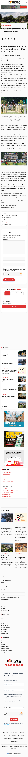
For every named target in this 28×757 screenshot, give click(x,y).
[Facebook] (6, 665)
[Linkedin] (11, 665)
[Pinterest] (14, 665)
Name (5, 256)
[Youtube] (19, 665)
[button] (2, 39)
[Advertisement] (14, 329)
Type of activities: (6, 301)
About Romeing (14, 732)
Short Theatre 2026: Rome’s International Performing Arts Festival (9, 372)
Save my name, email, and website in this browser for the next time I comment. (14, 270)
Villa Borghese (5, 57)
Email (5, 262)
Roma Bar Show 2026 (7, 363)
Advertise (22, 732)
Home (2, 25)
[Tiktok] (22, 665)
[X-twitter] (8, 665)
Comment (6, 239)
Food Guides (5, 377)
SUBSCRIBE (14, 719)
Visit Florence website (18, 738)
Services (14, 735)
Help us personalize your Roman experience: (13, 694)
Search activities (13, 306)
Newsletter (7, 735)
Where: (3, 296)
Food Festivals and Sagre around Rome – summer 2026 (20, 557)
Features (4, 351)
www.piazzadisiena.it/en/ (7, 207)
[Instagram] (17, 665)
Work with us (21, 735)
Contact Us (6, 732)
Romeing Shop (7, 738)
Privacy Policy (6, 724)
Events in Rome (8, 25)
